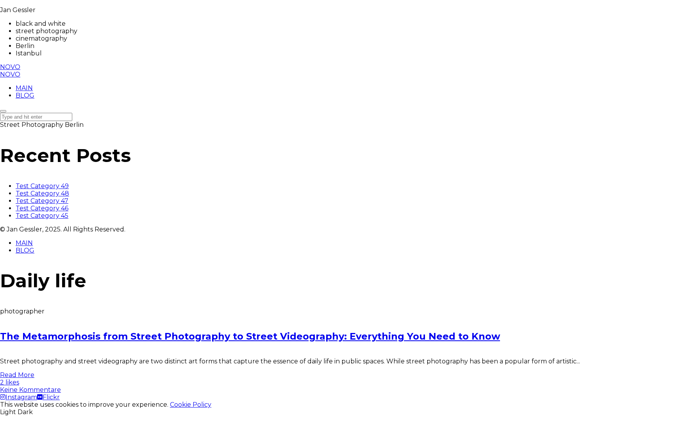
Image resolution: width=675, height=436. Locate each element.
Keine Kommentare (30, 389)
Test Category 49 (42, 186)
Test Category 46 (42, 208)
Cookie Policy (190, 404)
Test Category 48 (42, 193)
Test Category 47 (42, 201)
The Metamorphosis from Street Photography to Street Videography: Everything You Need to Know (250, 336)
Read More (17, 375)
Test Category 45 (42, 215)
